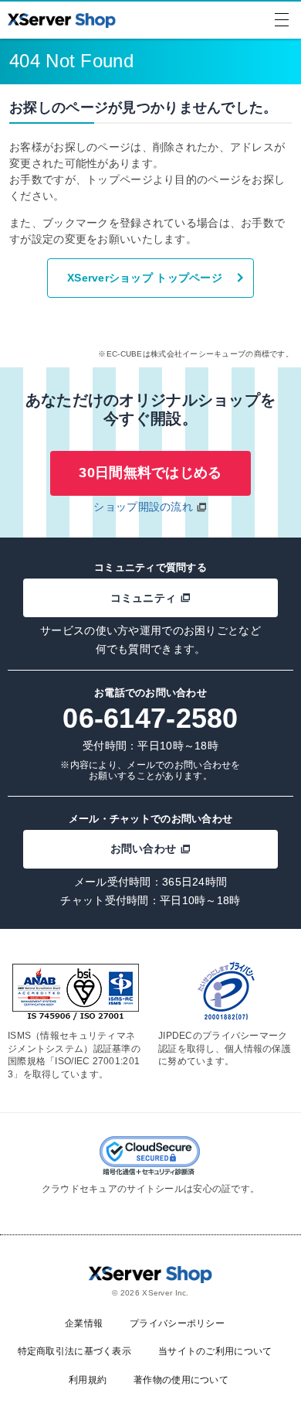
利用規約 (88, 1379)
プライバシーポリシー (177, 1323)
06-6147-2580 (150, 718)
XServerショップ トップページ (144, 277)
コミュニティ (143, 598)
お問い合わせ (143, 848)
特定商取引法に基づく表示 (74, 1351)
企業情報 (84, 1323)
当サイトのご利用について (215, 1351)
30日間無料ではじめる (150, 472)
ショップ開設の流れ (143, 506)
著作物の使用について (181, 1379)
